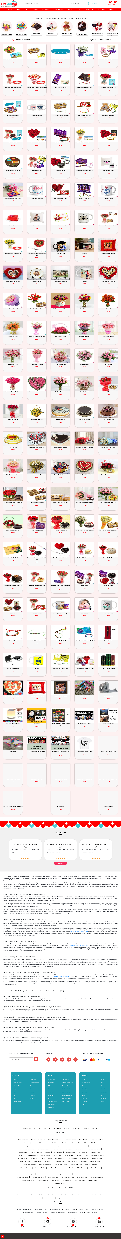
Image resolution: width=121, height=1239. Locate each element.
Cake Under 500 (37, 1161)
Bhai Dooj (84, 1098)
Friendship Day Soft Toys (97, 1209)
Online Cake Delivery (83, 1142)
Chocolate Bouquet (58, 1152)
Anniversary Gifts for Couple (45, 1171)
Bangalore (33, 1195)
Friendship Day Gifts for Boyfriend (57, 1212)
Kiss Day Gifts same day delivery (67, 1142)
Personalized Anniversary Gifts (27, 1174)
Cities (110, 9)
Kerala (101, 1195)
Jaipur (87, 1195)
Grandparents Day (66, 1092)
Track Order (32, 1095)
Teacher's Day (51, 1089)
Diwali (83, 1095)
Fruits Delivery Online (96, 1152)
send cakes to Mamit (33, 961)
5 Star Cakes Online (72, 1158)
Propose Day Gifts (83, 1139)
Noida (73, 1195)
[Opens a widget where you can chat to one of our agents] (114, 1236)
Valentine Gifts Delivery (22, 1139)
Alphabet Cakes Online (46, 1158)
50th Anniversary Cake (60, 1183)
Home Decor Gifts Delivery (97, 1177)
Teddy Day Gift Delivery (24, 1142)
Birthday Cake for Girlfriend (45, 1164)
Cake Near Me (47, 1161)
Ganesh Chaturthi (86, 1082)
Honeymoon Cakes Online (68, 1177)
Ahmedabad (19, 1195)
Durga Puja (84, 1089)
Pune (53, 1195)
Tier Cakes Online (34, 1158)
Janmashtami (104, 1092)
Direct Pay (16, 1098)
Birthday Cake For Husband (30, 1164)
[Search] (63, 4)
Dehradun (66, 1198)
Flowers (27, 9)
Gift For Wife (66, 1128)
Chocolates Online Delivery (53, 1146)
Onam (83, 1085)
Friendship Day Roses (84, 1209)
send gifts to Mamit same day (92, 905)
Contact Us (32, 1089)
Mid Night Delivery (18, 1085)
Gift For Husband (76, 1128)
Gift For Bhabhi (57, 1128)
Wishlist (110, 3)
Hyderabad (94, 1195)
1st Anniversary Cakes (91, 1171)
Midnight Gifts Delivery (45, 1155)
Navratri (102, 1079)
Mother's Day (51, 1107)
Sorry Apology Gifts (32, 1155)
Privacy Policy (33, 1085)
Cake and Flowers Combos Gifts (27, 1149)
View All (60, 863)
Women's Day (51, 1082)
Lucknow (80, 1195)
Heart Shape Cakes (84, 1158)
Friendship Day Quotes (92, 1212)
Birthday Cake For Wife (95, 1161)
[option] (7, 28)
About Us (16, 1079)
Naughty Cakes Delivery (53, 1177)
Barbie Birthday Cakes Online (93, 1174)
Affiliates (32, 1092)
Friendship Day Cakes (42, 1212)
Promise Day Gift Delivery (38, 1142)
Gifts (35, 9)
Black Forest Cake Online (82, 1155)
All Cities (82, 1198)
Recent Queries (17, 1101)
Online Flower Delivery (96, 1142)
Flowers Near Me (71, 1161)
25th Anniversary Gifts (67, 1180)
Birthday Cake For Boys (40, 1167)
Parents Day (51, 1092)
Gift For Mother (37, 1128)
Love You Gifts (21, 1155)
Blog (15, 1089)
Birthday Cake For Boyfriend (61, 1164)
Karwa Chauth (104, 1089)
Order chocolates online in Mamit (79, 931)
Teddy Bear (47, 1152)
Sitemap (32, 1098)
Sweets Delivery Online (71, 1152)
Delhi (40, 1195)
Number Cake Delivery (25, 1161)
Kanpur (59, 1198)
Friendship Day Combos (55, 1209)
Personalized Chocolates (68, 1167)
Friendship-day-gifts (21, 39)
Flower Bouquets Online (81, 1146)
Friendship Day (65, 1079)
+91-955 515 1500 (74, 3)
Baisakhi (103, 1101)
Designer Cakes (68, 1149)
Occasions (101, 9)
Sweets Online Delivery (82, 1177)
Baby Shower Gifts (57, 1155)
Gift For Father (47, 1128)
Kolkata (52, 1198)
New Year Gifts (51, 1079)
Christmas (84, 1101)
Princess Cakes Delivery (22, 1177)
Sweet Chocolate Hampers (30, 1171)
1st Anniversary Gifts (54, 1180)
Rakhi (10, 9)
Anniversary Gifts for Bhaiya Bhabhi (63, 1174)
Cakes (18, 9)
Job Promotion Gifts (66, 1089)
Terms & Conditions (34, 1082)
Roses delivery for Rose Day (69, 1139)
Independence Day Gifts (67, 1082)
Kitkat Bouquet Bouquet (54, 1167)
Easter (102, 1085)
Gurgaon (67, 1195)
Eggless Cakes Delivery (96, 1155)
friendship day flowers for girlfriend (60, 976)
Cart (114, 3)
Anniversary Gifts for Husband (62, 1171)
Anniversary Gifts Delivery (94, 1149)
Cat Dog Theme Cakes (59, 1161)
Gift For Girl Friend (27, 1128)
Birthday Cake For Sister (76, 1164)
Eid (101, 1095)
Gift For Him (94, 1128)
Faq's (15, 1095)
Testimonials (33, 1079)
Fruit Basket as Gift (79, 1174)
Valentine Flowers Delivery (54, 1139)
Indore (46, 1198)
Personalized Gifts (58, 9)
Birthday (79, 9)
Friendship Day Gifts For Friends (24, 1209)
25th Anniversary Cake (93, 1180)
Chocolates (45, 9)
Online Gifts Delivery (23, 1146)
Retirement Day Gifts (66, 1085)
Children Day (51, 1095)
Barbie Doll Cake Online (96, 1146)
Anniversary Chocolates (95, 1167)
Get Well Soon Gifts (69, 1155)
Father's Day (51, 1085)
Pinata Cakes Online (59, 1158)
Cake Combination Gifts (67, 1146)
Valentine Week (51, 1104)
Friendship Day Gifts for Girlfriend (75, 1212)
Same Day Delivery (18, 1082)
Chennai (60, 1195)
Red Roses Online (83, 1161)
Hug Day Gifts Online (52, 1142)
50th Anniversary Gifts (80, 1180)
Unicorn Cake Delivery (97, 1158)
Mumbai (47, 1195)
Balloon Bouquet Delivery (43, 1149)
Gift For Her (86, 1128)
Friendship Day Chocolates (41, 1209)
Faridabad (39, 1198)
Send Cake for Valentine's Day (38, 1139)
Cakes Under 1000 (23, 1152)
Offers (15, 1092)
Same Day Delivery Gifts (36, 1152)
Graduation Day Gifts (52, 1101)
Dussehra (84, 1092)
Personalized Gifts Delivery (37, 1146)
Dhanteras (103, 1098)
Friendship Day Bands (28, 1212)
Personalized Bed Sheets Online (45, 1174)
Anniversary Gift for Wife (77, 1171)
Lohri (83, 1104)
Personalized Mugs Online (28, 1180)
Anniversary (89, 9)
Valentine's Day (65, 1101)
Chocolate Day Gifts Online (97, 1139)
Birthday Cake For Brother (91, 1164)
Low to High (101, 39)
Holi (102, 1082)
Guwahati (74, 1198)
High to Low (108, 39)
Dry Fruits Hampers (83, 1152)
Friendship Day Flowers (70, 1209)
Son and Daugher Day (67, 1095)
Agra (27, 1195)
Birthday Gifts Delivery (80, 1149)
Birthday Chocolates (81, 1167)
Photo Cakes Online (57, 1149)
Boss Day (50, 1098)
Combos (69, 9)
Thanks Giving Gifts (66, 1098)
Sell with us (94, 3)
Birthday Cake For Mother (25, 1167)
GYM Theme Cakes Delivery (38, 1177)
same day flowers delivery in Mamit (79, 945)
